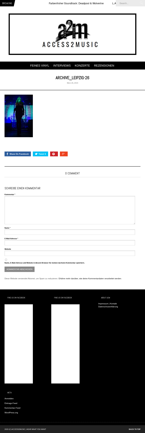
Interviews (62, 65)
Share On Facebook (19, 154)
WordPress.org (11, 412)
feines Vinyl (39, 65)
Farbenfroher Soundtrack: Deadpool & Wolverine (70, 3)
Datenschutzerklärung (108, 306)
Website (8, 249)
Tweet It (42, 154)
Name (7, 228)
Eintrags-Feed (11, 403)
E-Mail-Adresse (11, 239)
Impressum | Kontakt (107, 303)
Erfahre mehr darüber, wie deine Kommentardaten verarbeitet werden (90, 278)
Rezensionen (104, 65)
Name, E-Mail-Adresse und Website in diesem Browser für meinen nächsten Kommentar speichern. (45, 263)
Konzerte (82, 65)
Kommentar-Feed (12, 408)
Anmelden (9, 398)
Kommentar (10, 195)
